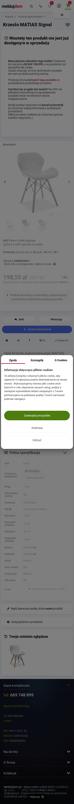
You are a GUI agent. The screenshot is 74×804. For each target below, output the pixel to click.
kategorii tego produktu (42, 80)
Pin (43, 340)
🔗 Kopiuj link (61, 340)
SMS (21, 319)
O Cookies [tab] (61, 360)
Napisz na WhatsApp (16, 706)
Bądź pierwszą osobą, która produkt (36, 608)
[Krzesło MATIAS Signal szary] (26, 226)
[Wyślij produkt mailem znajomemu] (6, 341)
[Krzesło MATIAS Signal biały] (10, 226)
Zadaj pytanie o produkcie (26, 622)
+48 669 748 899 (32, 64)
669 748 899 (22, 695)
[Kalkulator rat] (23, 243)
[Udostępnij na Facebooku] (29, 341)
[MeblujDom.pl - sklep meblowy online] (12, 6)
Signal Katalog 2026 (35, 478)
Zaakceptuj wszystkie (37, 415)
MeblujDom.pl (13, 786)
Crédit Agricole (26, 240)
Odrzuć (37, 440)
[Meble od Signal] (46, 472)
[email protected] (22, 720)
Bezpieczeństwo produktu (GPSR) (48, 589)
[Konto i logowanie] (58, 6)
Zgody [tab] (13, 360)
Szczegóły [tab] (37, 360)
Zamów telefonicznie (39, 329)
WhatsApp (56, 319)
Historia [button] (35, 796)
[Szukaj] (31, 6)
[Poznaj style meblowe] (10, 509)
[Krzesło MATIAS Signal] (17, 656)
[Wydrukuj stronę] (18, 341)
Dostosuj (37, 427)
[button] (62, 15)
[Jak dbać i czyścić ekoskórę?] (35, 547)
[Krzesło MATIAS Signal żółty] (42, 226)
